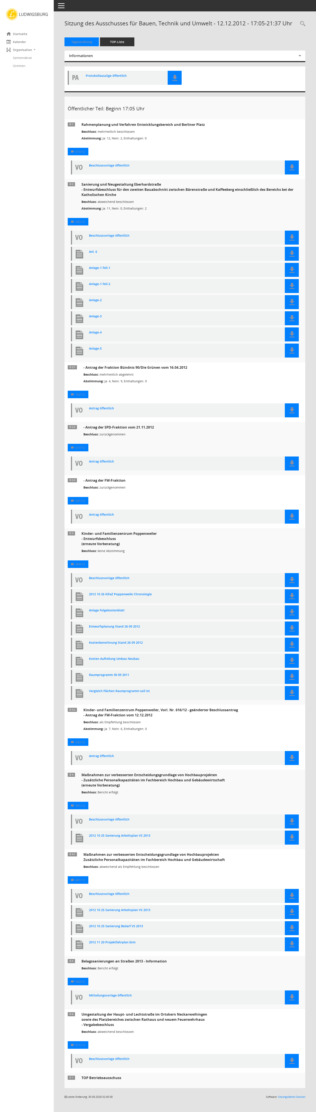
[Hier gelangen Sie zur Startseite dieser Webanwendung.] (27, 14)
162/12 (80, 394)
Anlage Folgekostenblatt (107, 610)
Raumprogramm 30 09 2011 (109, 675)
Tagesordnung (81, 42)
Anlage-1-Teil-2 (99, 284)
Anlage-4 (95, 332)
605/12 (80, 222)
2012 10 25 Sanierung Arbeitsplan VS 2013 (119, 835)
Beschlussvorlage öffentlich (109, 165)
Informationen (81, 55)
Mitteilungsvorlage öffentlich (110, 995)
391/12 (80, 806)
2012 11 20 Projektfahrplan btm (112, 942)
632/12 (80, 742)
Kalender (19, 42)
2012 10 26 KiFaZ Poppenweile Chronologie (120, 594)
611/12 (80, 1045)
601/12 (80, 880)
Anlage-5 (95, 348)
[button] (27, 50)
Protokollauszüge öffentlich (106, 76)
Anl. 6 (93, 252)
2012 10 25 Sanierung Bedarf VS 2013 (116, 926)
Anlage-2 (95, 300)
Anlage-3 (95, 316)
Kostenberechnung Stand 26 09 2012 (116, 643)
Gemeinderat (22, 58)
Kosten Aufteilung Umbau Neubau (114, 659)
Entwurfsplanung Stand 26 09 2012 (114, 626)
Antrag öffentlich (101, 408)
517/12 (80, 448)
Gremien (19, 66)
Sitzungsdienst (291, 1097)
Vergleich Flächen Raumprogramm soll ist (119, 691)
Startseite (20, 34)
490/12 (80, 564)
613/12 (80, 152)
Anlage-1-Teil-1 (99, 268)
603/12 (80, 981)
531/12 (80, 501)
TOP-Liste (117, 42)
